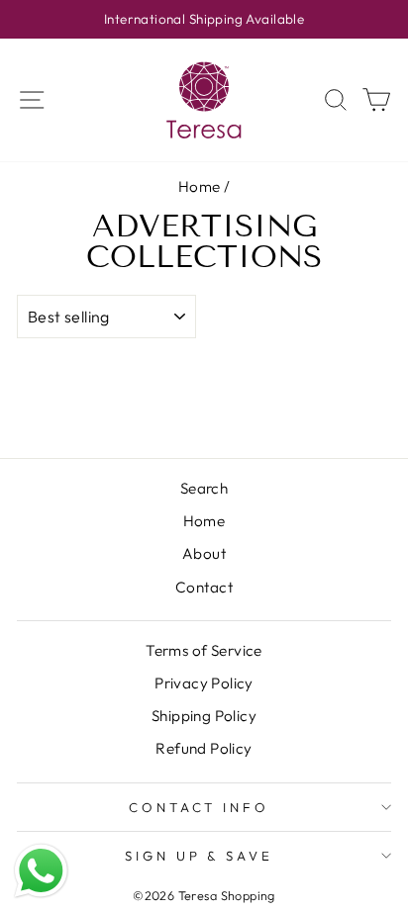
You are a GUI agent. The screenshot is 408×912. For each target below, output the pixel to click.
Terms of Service (204, 650)
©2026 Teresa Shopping (204, 895)
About (204, 553)
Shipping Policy (204, 715)
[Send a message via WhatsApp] (41, 871)
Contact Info (199, 807)
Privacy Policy (204, 683)
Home (199, 186)
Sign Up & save (199, 856)
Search (204, 488)
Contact (204, 587)
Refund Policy (203, 748)
